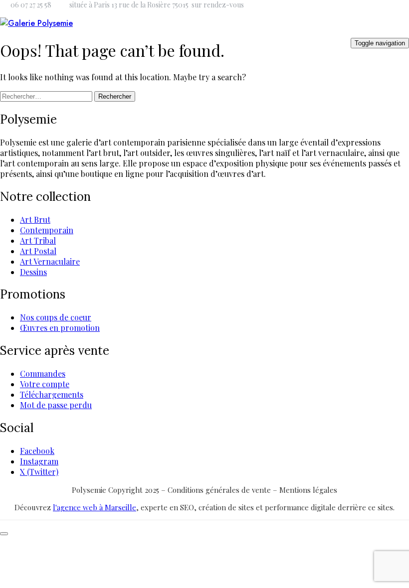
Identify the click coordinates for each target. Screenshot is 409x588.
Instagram (39, 461)
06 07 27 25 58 (30, 4)
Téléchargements (51, 394)
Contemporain (46, 230)
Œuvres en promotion (60, 327)
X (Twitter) (39, 471)
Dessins (33, 272)
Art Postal (38, 251)
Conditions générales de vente (220, 490)
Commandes (42, 373)
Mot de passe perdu (56, 405)
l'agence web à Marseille (94, 507)
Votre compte (44, 384)
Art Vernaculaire (50, 261)
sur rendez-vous (218, 4)
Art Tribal (38, 240)
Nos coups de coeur (55, 317)
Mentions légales (308, 490)
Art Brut (35, 219)
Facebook (37, 450)
